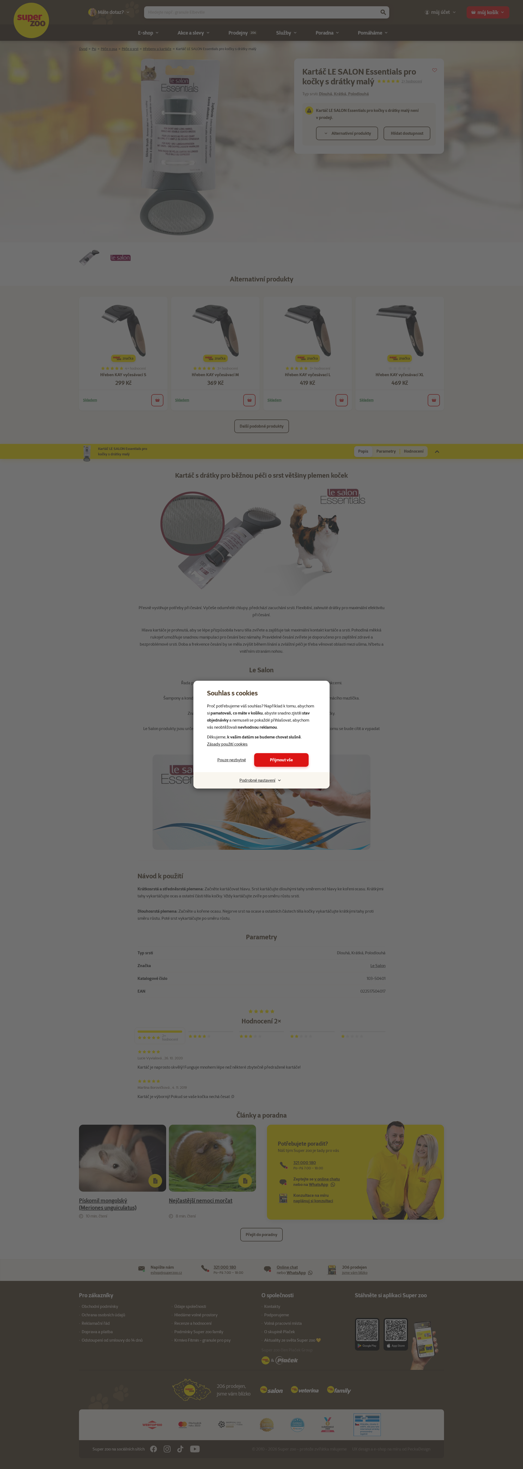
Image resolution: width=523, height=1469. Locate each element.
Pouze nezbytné (231, 760)
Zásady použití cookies (227, 744)
